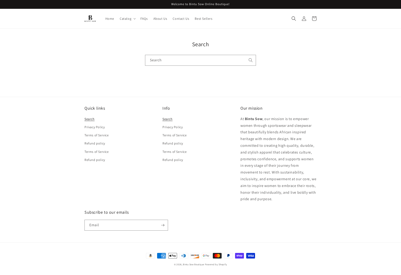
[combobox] (200, 60)
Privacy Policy (94, 127)
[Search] (251, 60)
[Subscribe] (163, 225)
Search (89, 119)
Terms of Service (96, 135)
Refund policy (94, 143)
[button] (127, 18)
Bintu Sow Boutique (193, 264)
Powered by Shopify (216, 264)
